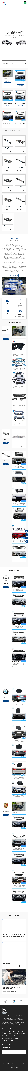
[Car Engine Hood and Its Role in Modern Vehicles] (14, 977)
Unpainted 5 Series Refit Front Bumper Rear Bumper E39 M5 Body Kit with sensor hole (18, 355)
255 (19, 130)
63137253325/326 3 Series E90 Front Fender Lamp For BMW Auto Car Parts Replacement (19, 446)
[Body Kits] (19, 331)
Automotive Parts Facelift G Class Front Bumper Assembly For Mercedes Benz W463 (19, 369)
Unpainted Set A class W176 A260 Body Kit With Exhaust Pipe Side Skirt (19, 424)
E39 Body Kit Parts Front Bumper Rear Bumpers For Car (19, 406)
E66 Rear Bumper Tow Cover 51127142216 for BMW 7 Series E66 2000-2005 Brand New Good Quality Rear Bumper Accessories (19, 759)
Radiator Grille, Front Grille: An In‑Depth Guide (14, 962)
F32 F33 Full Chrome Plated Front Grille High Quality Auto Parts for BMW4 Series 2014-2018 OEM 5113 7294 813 (19, 559)
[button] (14, 7)
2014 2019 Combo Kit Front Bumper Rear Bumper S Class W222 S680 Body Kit (19, 387)
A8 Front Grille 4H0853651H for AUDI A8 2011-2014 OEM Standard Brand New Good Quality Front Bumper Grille (19, 504)
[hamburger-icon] (17, 3)
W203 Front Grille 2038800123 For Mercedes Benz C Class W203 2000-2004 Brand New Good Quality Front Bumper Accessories (19, 627)
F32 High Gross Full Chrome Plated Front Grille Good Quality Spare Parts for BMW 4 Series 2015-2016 (19, 541)
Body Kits (15, 336)
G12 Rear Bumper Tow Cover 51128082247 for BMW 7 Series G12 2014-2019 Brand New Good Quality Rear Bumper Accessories (19, 741)
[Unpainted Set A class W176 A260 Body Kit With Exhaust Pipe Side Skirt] (19, 415)
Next (22, 130)
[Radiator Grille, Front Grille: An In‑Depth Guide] (14, 951)
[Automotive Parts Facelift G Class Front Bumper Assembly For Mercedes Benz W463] (19, 362)
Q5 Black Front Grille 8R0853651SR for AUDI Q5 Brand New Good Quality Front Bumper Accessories (19, 467)
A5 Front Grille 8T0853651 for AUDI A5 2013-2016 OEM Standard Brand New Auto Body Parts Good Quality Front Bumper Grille (19, 486)
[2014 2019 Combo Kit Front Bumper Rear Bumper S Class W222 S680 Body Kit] (19, 378)
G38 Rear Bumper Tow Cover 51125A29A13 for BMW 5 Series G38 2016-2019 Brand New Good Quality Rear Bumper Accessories (19, 778)
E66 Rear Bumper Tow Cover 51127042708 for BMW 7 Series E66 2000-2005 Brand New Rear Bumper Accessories (19, 704)
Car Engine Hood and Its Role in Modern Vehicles (13, 988)
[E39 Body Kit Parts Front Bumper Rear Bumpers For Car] (19, 396)
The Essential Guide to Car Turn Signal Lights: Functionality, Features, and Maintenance (14, 935)
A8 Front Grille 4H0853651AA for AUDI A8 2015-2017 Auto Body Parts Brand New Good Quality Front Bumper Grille (19, 522)
